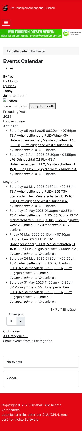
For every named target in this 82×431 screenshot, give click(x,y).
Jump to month (14, 96)
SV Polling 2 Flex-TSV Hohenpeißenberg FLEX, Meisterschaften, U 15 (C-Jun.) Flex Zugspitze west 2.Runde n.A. (41, 292)
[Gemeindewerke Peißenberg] (41, 33)
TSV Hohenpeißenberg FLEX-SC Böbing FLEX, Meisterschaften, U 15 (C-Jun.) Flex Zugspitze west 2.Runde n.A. (44, 220)
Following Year (14, 121)
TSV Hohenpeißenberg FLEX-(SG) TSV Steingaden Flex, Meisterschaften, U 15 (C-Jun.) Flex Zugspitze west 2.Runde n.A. (42, 196)
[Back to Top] (75, 423)
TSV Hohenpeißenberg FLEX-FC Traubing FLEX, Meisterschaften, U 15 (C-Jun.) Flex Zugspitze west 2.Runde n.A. (41, 268)
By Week (9, 86)
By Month (10, 81)
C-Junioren (11, 331)
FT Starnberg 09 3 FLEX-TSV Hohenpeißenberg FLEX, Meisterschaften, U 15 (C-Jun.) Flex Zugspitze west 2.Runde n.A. (43, 244)
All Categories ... (15, 336)
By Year (9, 76)
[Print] (11, 68)
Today (8, 91)
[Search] (10, 100)
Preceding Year (14, 112)
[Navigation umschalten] (6, 23)
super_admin (23, 150)
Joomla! (8, 415)
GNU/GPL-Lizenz (55, 415)
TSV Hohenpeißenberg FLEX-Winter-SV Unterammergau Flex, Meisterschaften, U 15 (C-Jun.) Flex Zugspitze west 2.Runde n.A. (42, 140)
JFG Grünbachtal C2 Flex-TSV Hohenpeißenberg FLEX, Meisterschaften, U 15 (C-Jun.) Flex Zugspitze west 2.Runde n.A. (43, 164)
